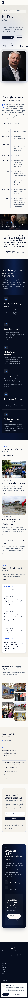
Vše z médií (5, 579)
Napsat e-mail (12, 921)
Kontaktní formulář (11, 916)
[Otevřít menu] (24, 2)
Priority (3, 965)
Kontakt (3, 975)
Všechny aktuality (6, 455)
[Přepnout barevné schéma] (21, 2)
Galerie (3, 971)
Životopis (4, 963)
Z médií (3, 969)
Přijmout (6, 994)
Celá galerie (5, 678)
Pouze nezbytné (15, 994)
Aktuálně (4, 967)
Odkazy (4, 973)
